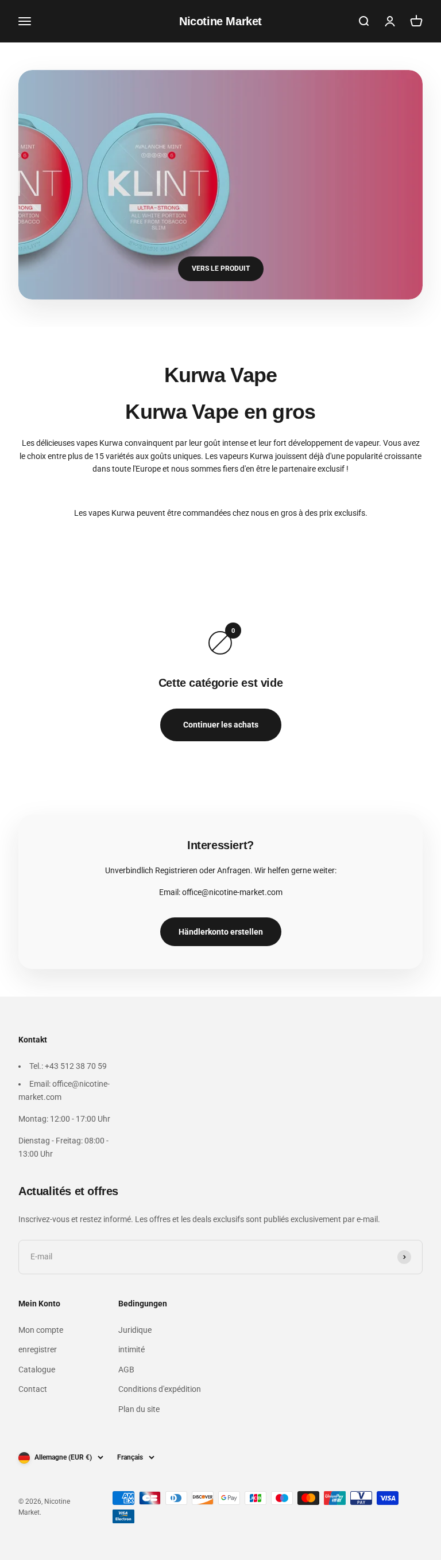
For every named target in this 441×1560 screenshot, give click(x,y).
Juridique (135, 1330)
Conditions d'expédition (159, 1389)
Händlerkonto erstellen (221, 931)
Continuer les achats (220, 724)
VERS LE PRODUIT (221, 268)
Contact (32, 1389)
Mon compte (40, 1330)
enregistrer (37, 1349)
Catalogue (36, 1369)
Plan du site (139, 1409)
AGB (126, 1369)
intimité (131, 1349)
